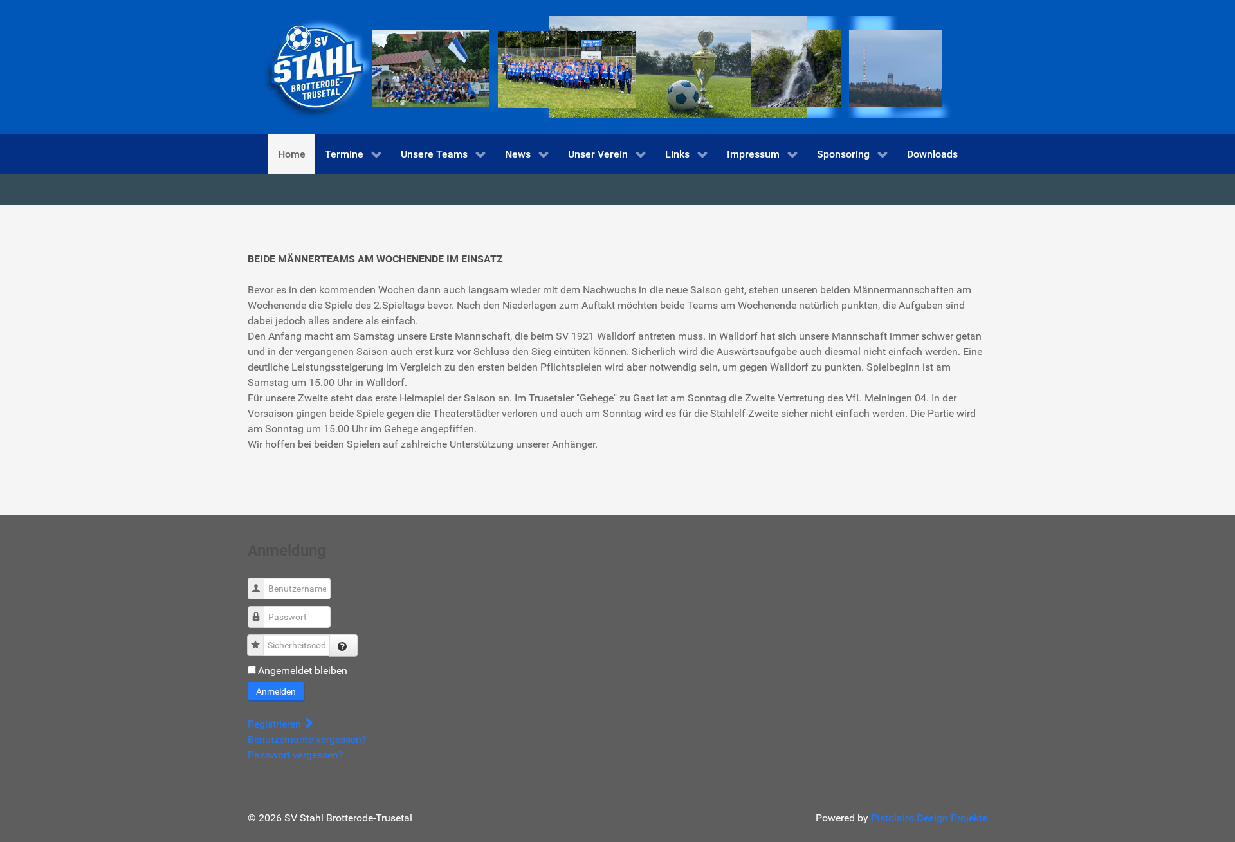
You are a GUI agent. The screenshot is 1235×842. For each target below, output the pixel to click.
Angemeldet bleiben (302, 670)
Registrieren (276, 724)
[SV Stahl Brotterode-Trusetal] (601, 66)
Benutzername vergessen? (307, 739)
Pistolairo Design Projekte (929, 818)
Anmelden (276, 691)
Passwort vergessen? (295, 755)
